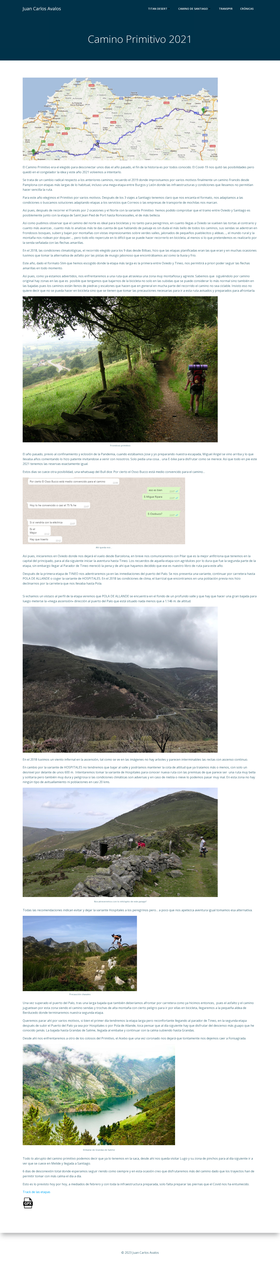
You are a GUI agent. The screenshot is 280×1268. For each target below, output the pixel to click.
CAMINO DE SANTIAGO (193, 8)
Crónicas (247, 8)
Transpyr (226, 8)
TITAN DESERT (157, 8)
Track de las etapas (36, 1192)
